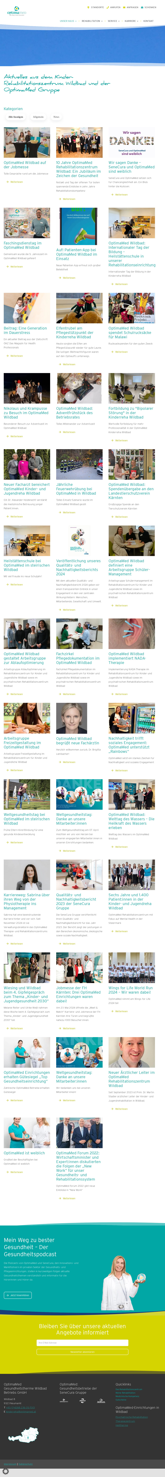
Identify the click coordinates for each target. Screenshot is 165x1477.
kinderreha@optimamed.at (21, 1411)
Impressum (10, 1464)
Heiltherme (122, 1425)
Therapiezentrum (125, 1421)
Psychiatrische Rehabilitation (132, 1417)
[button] (5, 1471)
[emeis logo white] (82, 1400)
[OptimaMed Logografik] (64, 1400)
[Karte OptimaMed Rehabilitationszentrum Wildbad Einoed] (23, 1435)
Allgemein (38, 117)
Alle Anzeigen (15, 117)
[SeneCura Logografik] (101, 1400)
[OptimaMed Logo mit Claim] (16, 11)
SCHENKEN (150, 7)
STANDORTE (97, 7)
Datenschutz (26, 1464)
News (56, 117)
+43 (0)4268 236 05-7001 (20, 1407)
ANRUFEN (115, 7)
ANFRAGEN (132, 7)
